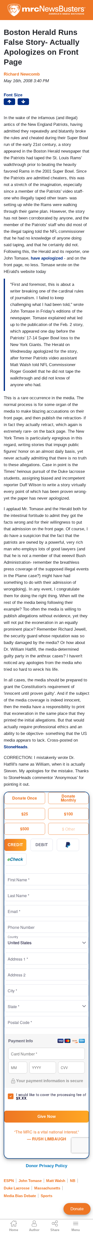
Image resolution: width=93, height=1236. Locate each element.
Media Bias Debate (20, 1196)
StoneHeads (15, 747)
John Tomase (30, 1181)
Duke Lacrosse (17, 1188)
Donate (77, 1209)
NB (72, 1181)
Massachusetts (47, 1188)
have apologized (47, 258)
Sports (46, 1196)
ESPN (9, 1181)
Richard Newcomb (22, 74)
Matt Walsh (55, 1181)
